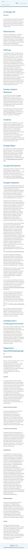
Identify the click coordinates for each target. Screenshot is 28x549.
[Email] (11, 546)
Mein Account (23, 3)
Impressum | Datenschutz (18, 547)
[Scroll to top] (23, 542)
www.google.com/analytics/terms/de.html (15, 251)
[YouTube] (17, 546)
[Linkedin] (13, 546)
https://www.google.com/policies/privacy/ (15, 177)
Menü (3, 1)
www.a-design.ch (11, 111)
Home (7, 4)
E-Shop (3, 4)
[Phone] (15, 546)
